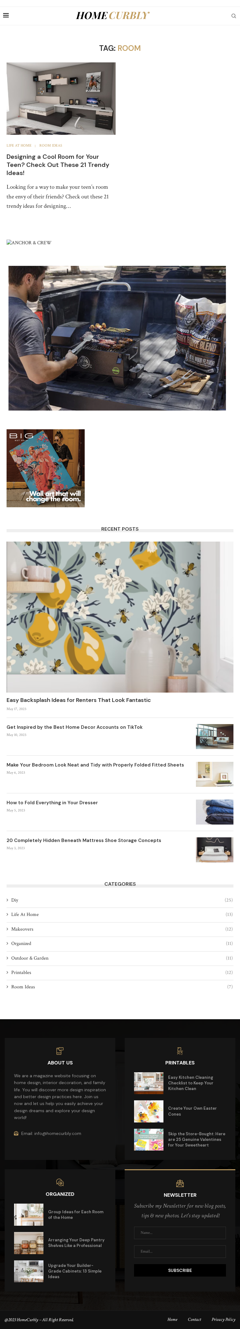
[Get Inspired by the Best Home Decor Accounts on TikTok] (214, 736)
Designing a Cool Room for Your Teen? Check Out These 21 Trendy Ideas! (58, 165)
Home (172, 1319)
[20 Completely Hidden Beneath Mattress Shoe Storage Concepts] (214, 849)
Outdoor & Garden (122, 958)
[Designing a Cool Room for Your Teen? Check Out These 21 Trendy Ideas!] (61, 98)
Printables (122, 972)
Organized (122, 943)
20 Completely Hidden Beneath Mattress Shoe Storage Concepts (84, 840)
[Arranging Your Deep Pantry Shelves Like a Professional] (28, 1243)
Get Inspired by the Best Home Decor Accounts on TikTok (74, 727)
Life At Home (122, 914)
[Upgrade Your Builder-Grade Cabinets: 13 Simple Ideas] (28, 1271)
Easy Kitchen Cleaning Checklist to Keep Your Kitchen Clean (190, 1083)
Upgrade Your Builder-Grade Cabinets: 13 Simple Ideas (75, 1271)
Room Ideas (122, 987)
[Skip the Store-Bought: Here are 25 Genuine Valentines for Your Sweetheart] (148, 1140)
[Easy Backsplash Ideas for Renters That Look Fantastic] (120, 617)
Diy (122, 900)
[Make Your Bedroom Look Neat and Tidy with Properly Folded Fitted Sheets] (214, 774)
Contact (194, 1319)
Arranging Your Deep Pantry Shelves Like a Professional (76, 1242)
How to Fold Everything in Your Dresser (52, 803)
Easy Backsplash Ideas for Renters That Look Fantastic (79, 700)
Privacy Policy (223, 1319)
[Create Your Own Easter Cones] (148, 1111)
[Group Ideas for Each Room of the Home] (28, 1215)
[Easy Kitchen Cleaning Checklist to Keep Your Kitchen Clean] (148, 1083)
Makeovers (122, 929)
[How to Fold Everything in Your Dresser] (214, 812)
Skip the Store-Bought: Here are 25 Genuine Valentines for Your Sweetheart (196, 1139)
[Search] (234, 16)
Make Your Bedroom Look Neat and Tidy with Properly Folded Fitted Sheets (95, 765)
